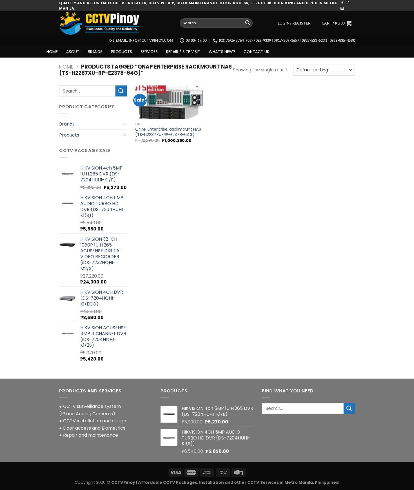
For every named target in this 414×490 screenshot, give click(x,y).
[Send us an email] (342, 8)
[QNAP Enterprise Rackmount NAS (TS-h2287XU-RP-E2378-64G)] (170, 102)
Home (66, 66)
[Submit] (247, 23)
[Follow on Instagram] (347, 3)
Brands (67, 124)
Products (69, 135)
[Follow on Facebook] (342, 3)
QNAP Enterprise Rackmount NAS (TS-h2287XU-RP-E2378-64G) (168, 132)
